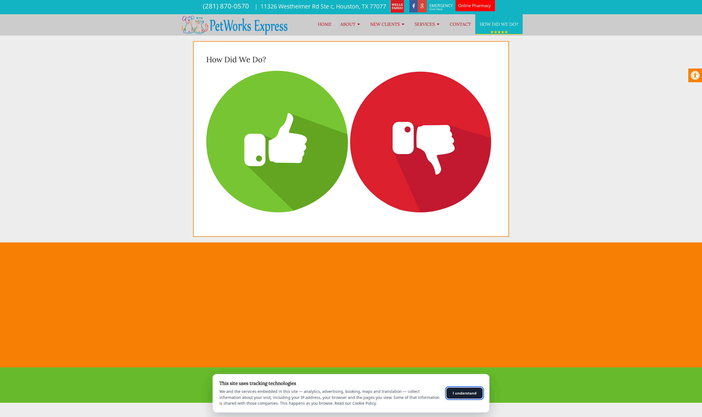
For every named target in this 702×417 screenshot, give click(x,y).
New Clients (385, 24)
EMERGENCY (441, 7)
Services (425, 24)
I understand (465, 393)
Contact (460, 24)
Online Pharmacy (474, 5)
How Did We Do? (499, 24)
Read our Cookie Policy (355, 403)
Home (325, 24)
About (347, 24)
